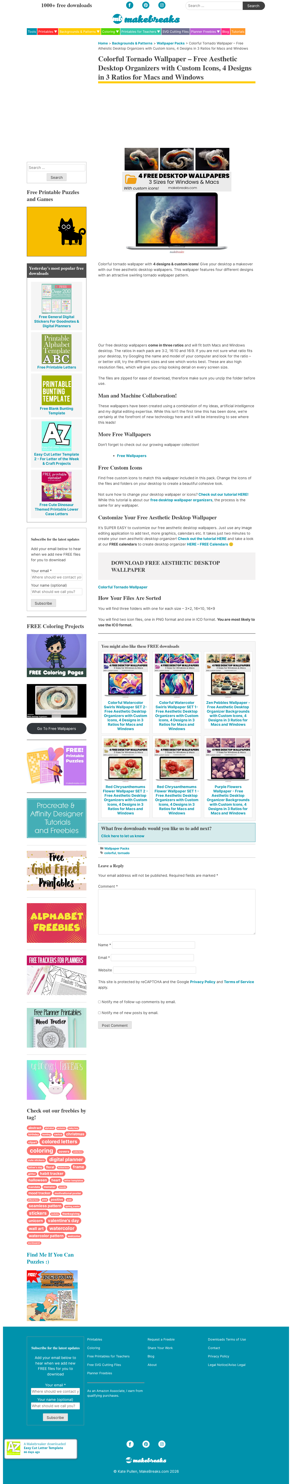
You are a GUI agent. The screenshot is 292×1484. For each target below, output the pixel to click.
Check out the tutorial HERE (202, 538)
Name (104, 945)
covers (64, 1151)
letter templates (73, 1180)
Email (104, 957)
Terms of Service (239, 982)
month (62, 1187)
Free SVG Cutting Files (104, 1365)
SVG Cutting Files (175, 32)
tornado (124, 853)
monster (50, 1187)
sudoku (55, 1214)
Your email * (41, 571)
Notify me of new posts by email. (130, 1013)
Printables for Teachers (138, 32)
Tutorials (237, 32)
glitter (32, 1173)
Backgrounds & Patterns (78, 32)
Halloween (38, 1180)
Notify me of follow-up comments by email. (139, 1002)
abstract (34, 1128)
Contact (214, 1348)
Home (103, 43)
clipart (32, 1142)
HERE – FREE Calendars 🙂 (210, 544)
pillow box (33, 1200)
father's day (35, 1167)
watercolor (61, 1228)
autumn (61, 1128)
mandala (34, 1187)
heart (55, 1180)
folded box (63, 1167)
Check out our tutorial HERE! (223, 494)
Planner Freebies (203, 32)
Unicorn (36, 1220)
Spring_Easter (72, 1206)
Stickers (38, 1213)
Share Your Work (160, 1348)
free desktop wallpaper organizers (181, 500)
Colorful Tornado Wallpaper (123, 587)
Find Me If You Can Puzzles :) (50, 1257)
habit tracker (51, 1173)
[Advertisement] (176, 115)
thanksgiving (71, 1213)
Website (105, 970)
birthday (33, 1134)
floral (50, 1167)
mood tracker (39, 1193)
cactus (58, 1134)
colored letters (59, 1141)
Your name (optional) (49, 585)
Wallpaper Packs (171, 43)
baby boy (73, 1128)
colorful (110, 853)
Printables (45, 32)
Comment (108, 886)
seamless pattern (45, 1205)
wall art (36, 1228)
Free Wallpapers (131, 455)
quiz (69, 1199)
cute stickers (36, 1160)
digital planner (66, 1159)
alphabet (49, 1128)
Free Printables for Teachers (108, 1356)
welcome (74, 1236)
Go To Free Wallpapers (56, 728)
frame (78, 1166)
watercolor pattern (46, 1235)
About (152, 1365)
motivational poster (68, 1193)
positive (57, 1199)
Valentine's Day (63, 1220)
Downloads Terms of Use (227, 1339)
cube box (78, 1152)
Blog (225, 32)
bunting (46, 1134)
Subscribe (43, 603)
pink (44, 1199)
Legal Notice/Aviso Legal (227, 1365)
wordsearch (34, 1243)
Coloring (108, 32)
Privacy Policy (203, 982)
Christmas (75, 1134)
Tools (32, 32)
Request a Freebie (161, 1339)
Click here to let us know (122, 836)
